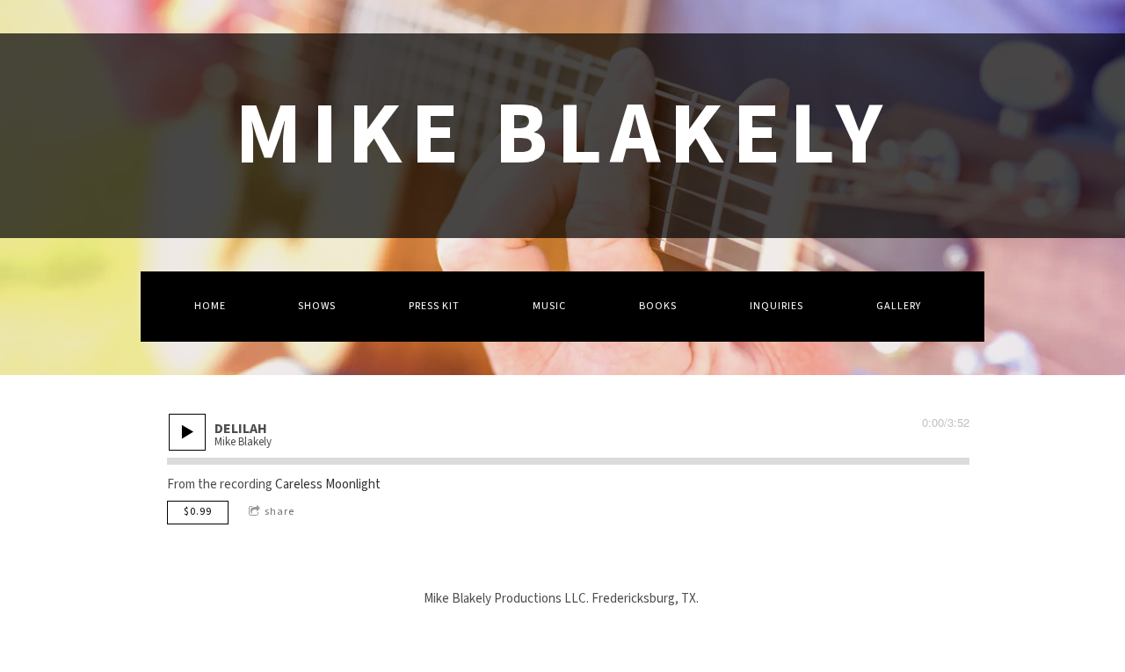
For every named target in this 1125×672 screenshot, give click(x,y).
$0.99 (198, 511)
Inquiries (776, 306)
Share (279, 511)
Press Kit (434, 306)
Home (210, 306)
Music (549, 306)
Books (658, 306)
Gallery (898, 306)
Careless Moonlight (328, 484)
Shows (317, 306)
